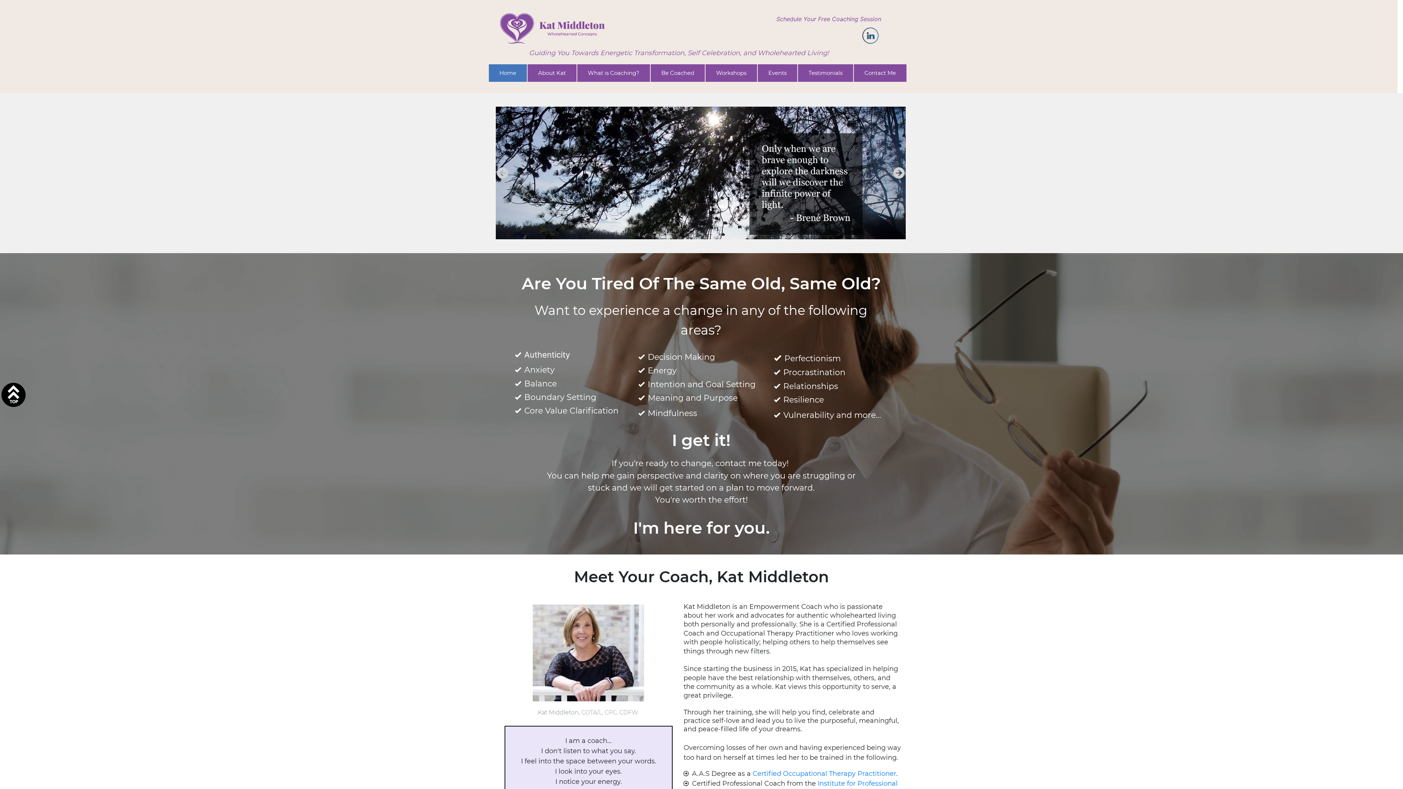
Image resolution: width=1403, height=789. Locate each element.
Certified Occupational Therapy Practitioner (824, 774)
